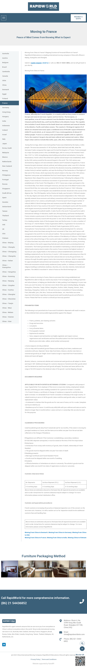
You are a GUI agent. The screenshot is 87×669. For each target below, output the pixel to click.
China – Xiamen (8, 317)
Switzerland (6, 206)
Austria (5, 58)
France (4, 103)
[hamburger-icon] (3, 17)
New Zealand (7, 166)
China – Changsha (9, 256)
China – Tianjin (7, 303)
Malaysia (5, 152)
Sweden (5, 202)
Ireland (5, 130)
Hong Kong (6, 112)
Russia (4, 184)
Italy (3, 139)
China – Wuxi (7, 308)
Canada (5, 76)
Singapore (6, 188)
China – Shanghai (8, 294)
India (4, 121)
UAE (3, 224)
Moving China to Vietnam (77, 537)
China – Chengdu (8, 247)
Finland (5, 98)
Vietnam (5, 238)
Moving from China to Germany (60, 532)
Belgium (5, 62)
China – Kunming (8, 276)
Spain (4, 197)
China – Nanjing (8, 281)
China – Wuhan (7, 312)
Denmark (5, 89)
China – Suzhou (8, 290)
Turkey (4, 220)
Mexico (5, 157)
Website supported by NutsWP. (43, 663)
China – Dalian (7, 260)
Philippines (6, 175)
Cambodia (6, 71)
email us (45, 63)
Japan (4, 143)
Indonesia (6, 125)
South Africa (6, 193)
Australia (5, 53)
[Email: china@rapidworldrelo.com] (60, 632)
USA (3, 233)
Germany (5, 107)
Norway (5, 170)
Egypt (4, 94)
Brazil (4, 67)
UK (3, 229)
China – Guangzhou (6, 266)
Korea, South (7, 148)
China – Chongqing (9, 251)
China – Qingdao (8, 285)
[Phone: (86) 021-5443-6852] (60, 639)
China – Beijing (7, 242)
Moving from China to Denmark (36, 532)
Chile (4, 80)
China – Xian (6, 321)
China (4, 85)
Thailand (5, 215)
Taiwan (4, 211)
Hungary (5, 116)
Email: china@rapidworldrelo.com (74, 633)
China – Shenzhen (9, 299)
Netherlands (6, 161)
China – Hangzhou (9, 272)
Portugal (5, 179)
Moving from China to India (57, 537)
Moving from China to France (35, 537)
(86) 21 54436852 (14, 603)
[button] (3, 568)
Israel (4, 134)
